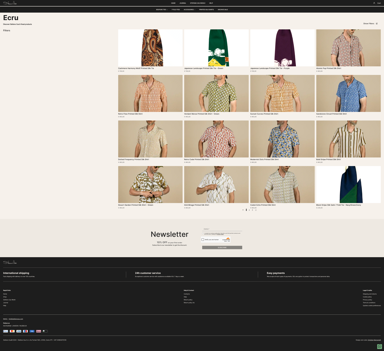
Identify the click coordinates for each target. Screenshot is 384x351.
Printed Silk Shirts (206, 9)
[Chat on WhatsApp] (379, 347)
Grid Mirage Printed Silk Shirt (196, 205)
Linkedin (15, 326)
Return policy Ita (189, 302)
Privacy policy (367, 300)
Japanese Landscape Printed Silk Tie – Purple (270, 68)
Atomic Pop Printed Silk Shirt (328, 68)
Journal (183, 3)
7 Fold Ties (176, 9)
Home (173, 3)
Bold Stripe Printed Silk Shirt (328, 159)
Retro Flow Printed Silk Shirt (130, 114)
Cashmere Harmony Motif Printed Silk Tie (136, 68)
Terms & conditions (369, 302)
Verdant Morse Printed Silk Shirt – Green (201, 114)
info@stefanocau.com (16, 319)
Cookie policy (367, 297)
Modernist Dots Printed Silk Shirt (264, 159)
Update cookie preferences (372, 305)
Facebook (23, 326)
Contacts (187, 294)
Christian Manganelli (374, 340)
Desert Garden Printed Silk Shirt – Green (135, 205)
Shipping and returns (370, 294)
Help (211, 3)
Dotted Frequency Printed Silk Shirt (133, 159)
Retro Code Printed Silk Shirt (196, 159)
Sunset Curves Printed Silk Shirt (264, 114)
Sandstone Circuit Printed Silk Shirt (331, 114)
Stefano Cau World (197, 3)
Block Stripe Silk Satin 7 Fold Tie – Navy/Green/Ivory (338, 205)
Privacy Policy (220, 234)
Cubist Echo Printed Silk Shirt (263, 205)
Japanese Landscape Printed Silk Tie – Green (203, 68)
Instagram (7, 326)
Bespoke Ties (161, 9)
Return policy (188, 300)
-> (255, 210)
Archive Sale (223, 9)
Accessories (189, 9)
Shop (5, 297)
